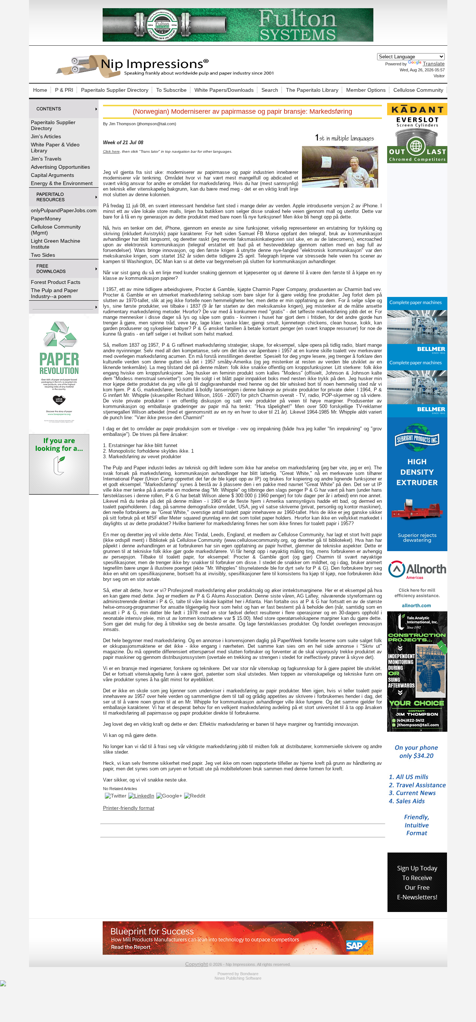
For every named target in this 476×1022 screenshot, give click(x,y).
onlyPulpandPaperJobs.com (64, 210)
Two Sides (43, 255)
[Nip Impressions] (166, 77)
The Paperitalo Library (312, 90)
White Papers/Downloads (224, 90)
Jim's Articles (46, 136)
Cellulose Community (418, 90)
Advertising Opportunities (60, 167)
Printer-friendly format (128, 808)
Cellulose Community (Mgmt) (56, 230)
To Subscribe (171, 90)
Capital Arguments (52, 175)
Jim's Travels (46, 159)
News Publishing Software (238, 978)
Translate (434, 64)
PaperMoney (46, 218)
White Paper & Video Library (55, 147)
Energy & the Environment (62, 183)
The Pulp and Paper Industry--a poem (54, 293)
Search (269, 90)
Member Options (366, 90)
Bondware (249, 973)
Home (40, 90)
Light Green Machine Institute (55, 244)
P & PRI (64, 90)
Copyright (196, 964)
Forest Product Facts (55, 282)
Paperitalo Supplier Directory (114, 90)
